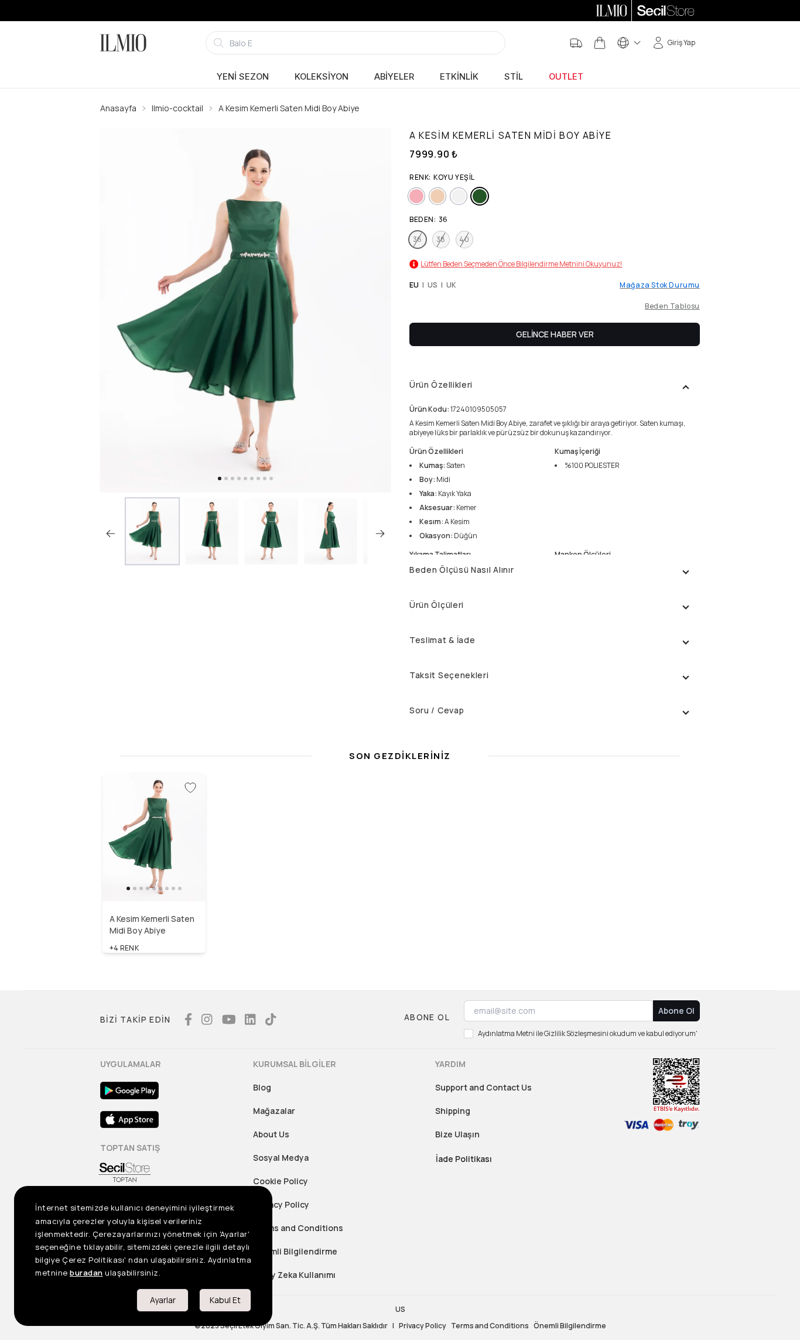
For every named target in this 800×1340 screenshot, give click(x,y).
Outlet (566, 76)
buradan (86, 1272)
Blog (262, 1087)
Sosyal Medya (281, 1157)
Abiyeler (394, 76)
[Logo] (123, 43)
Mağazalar (274, 1110)
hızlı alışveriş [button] (154, 876)
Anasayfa (118, 108)
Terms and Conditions (298, 1227)
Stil (513, 76)
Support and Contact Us (483, 1087)
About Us (271, 1134)
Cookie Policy (280, 1181)
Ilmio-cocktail (177, 108)
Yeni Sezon (243, 76)
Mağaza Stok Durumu (660, 285)
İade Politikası (464, 1158)
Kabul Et (225, 1299)
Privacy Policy (281, 1204)
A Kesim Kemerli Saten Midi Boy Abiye (289, 108)
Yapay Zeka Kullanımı (294, 1274)
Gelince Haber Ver (555, 334)
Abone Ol (676, 1010)
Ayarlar (163, 1299)
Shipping (452, 1110)
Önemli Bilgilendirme (295, 1251)
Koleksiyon (321, 76)
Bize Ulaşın (457, 1134)
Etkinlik (459, 76)
